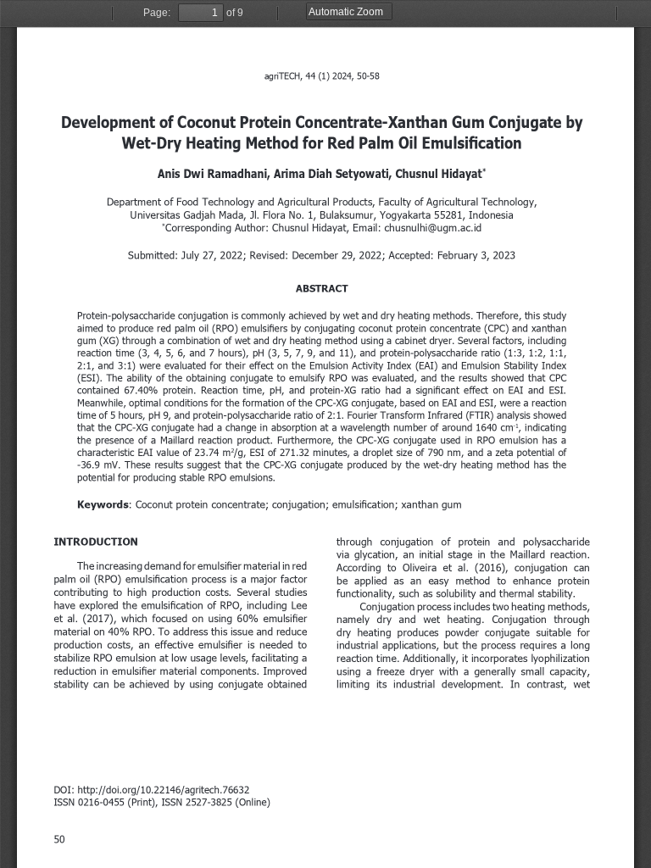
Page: (156, 13)
